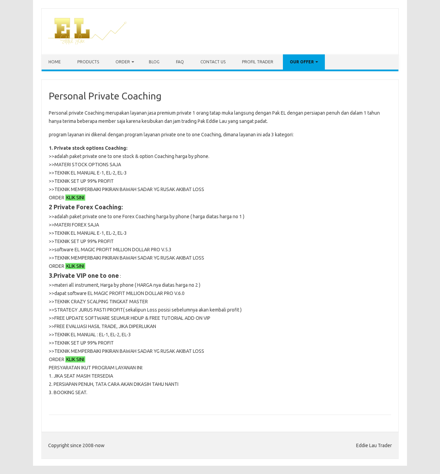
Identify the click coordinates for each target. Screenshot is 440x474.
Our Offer (302, 62)
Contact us (213, 62)
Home (54, 62)
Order (123, 62)
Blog (154, 62)
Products (88, 62)
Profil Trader (257, 62)
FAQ (180, 62)
